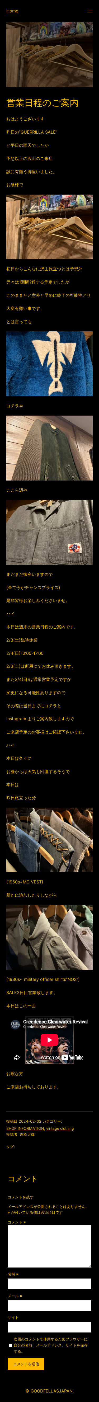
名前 (13, 1274)
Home (12, 10)
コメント (17, 1222)
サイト (13, 1317)
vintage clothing (60, 1128)
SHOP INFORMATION (25, 1128)
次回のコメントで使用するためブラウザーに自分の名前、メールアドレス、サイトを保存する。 (51, 1345)
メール (15, 1295)
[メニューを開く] (89, 11)
